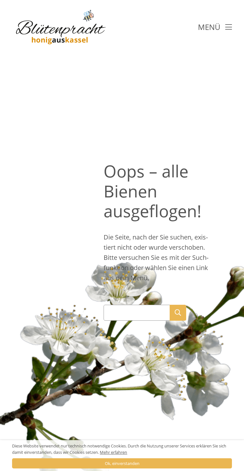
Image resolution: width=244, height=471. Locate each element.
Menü (210, 27)
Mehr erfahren (113, 452)
